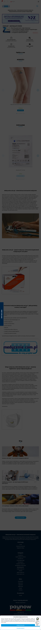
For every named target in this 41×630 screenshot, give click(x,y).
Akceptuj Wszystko (20, 625)
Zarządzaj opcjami (20, 628)
